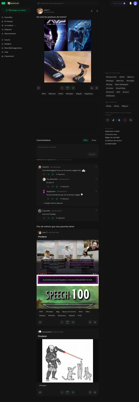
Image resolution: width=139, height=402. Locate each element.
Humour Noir (112, 77)
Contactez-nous (111, 134)
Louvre (126, 92)
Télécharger (17, 10)
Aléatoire (8, 29)
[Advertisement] (120, 38)
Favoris (7, 40)
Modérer (7, 44)
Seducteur (62, 315)
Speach (72, 315)
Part (81, 312)
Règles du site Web (112, 137)
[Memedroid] (3, 3)
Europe (109, 84)
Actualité (131, 81)
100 (80, 315)
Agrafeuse (89, 94)
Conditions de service (113, 140)
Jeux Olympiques (122, 84)
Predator (70, 94)
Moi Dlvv (120, 81)
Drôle (122, 77)
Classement (9, 56)
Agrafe (79, 94)
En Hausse (8, 21)
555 (44, 94)
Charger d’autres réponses (53, 203)
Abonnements (10, 33)
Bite (88, 312)
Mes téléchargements (13, 48)
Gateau (42, 315)
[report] (92, 88)
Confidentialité (110, 144)
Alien (61, 94)
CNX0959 (45, 167)
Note (85, 140)
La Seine (110, 88)
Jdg (58, 312)
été (119, 92)
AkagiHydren (51, 191)
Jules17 (47, 10)
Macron (131, 77)
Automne (110, 92)
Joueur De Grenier (69, 312)
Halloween (111, 96)
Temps (94, 140)
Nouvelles (8, 17)
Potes (117, 106)
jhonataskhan (47, 332)
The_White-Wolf (52, 179)
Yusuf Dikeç (121, 88)
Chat (6, 52)
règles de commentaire (64, 160)
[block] (97, 88)
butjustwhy (46, 211)
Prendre (52, 315)
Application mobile (112, 131)
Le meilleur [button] (9, 25)
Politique (110, 81)
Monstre (53, 94)
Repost (125, 106)
